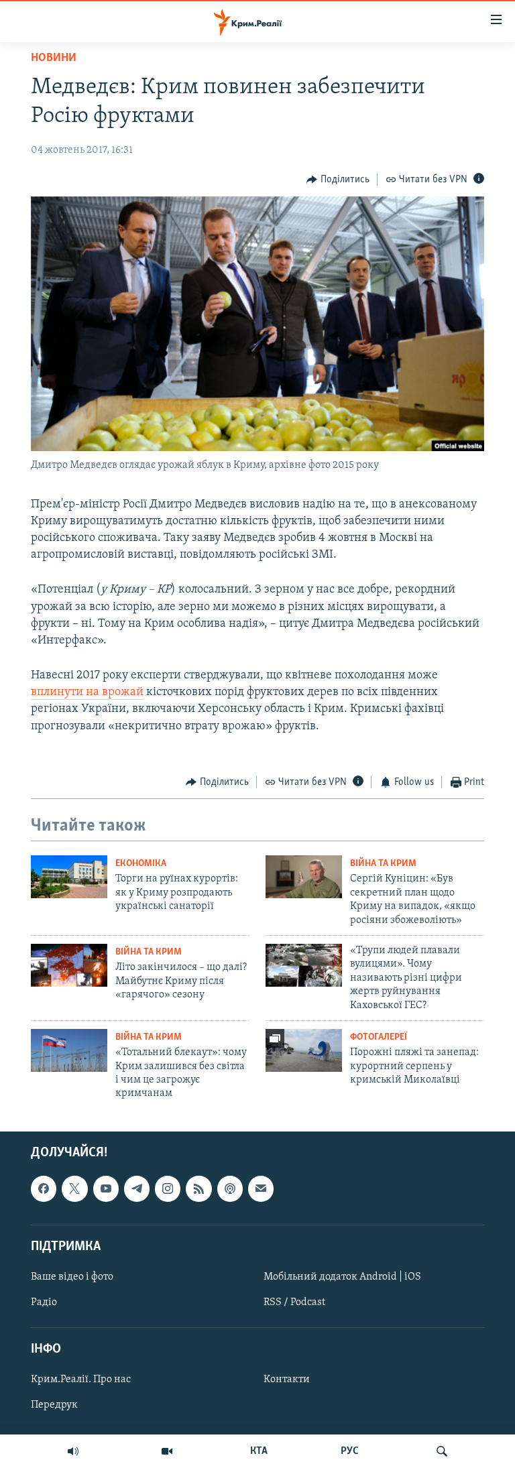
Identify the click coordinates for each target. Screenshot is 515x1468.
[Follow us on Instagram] (167, 1188)
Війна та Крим (383, 864)
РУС (350, 1451)
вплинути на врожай (87, 692)
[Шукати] (442, 1451)
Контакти (287, 1379)
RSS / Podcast (294, 1302)
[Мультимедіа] (167, 1451)
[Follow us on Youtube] (106, 1188)
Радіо (44, 1302)
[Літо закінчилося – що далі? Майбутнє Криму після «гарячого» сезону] (69, 965)
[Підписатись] (261, 1188)
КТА (259, 1451)
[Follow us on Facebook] (43, 1188)
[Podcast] (230, 1188)
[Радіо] (73, 1451)
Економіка (140, 864)
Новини (53, 58)
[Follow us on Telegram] (137, 1188)
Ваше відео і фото (72, 1277)
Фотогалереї (378, 1037)
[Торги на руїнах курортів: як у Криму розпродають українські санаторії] (69, 876)
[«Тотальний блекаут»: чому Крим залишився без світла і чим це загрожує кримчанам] (69, 1050)
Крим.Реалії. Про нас (81, 1379)
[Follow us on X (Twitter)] (74, 1188)
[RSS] (198, 1188)
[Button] (337, 179)
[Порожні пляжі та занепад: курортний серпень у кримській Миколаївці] (304, 1050)
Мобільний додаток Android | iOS (342, 1277)
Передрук (54, 1405)
